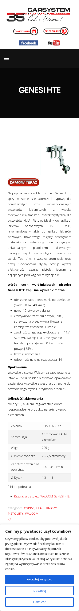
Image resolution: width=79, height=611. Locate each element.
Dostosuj (39, 591)
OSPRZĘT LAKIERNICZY (40, 508)
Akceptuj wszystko (39, 579)
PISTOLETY (15, 513)
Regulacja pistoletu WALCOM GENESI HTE (42, 496)
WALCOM (31, 513)
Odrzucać (39, 602)
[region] (39, 567)
